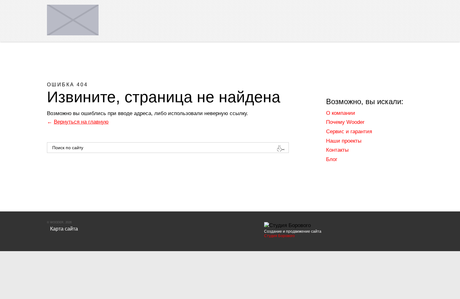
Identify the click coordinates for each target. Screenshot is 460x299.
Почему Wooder (345, 122)
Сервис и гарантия (349, 131)
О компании (340, 113)
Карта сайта (64, 228)
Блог (331, 159)
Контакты (337, 150)
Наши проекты (343, 141)
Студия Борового (279, 236)
